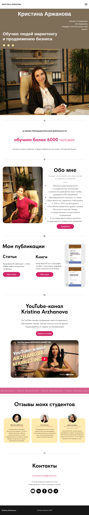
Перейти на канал (44, 333)
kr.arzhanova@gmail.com (45, 475)
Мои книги (45, 274)
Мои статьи (11, 274)
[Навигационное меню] (86, 4)
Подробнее (65, 226)
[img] (74, 276)
